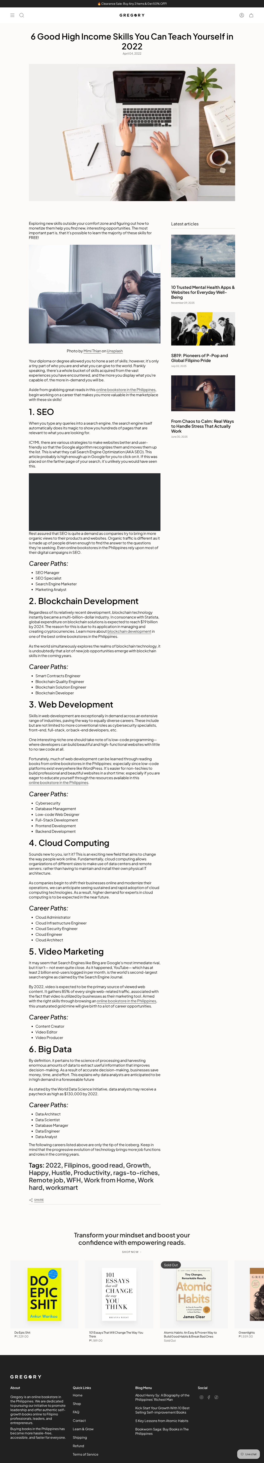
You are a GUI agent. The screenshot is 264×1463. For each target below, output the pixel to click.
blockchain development (129, 631)
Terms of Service (85, 1454)
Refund (78, 1446)
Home (77, 1395)
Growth (137, 1165)
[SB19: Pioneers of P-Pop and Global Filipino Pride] (203, 329)
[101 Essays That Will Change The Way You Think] (119, 1294)
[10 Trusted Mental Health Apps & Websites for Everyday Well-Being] (203, 256)
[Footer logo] (25, 1377)
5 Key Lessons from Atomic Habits (161, 1420)
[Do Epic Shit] (44, 1294)
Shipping (80, 1437)
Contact (79, 1420)
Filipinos (76, 1165)
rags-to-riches (135, 1172)
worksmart (62, 1187)
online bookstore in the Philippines (126, 389)
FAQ (76, 1412)
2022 (53, 1165)
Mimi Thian (92, 350)
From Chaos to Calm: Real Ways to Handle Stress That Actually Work (202, 426)
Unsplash (115, 350)
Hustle (61, 1172)
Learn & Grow (83, 1429)
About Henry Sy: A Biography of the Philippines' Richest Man (162, 1397)
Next (258, 1294)
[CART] (251, 15)
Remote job (46, 1180)
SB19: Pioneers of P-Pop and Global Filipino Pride (199, 358)
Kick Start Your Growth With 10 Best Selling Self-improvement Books (162, 1410)
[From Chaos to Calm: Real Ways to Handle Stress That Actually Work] (203, 393)
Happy (38, 1172)
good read (107, 1165)
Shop (77, 1403)
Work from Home (109, 1180)
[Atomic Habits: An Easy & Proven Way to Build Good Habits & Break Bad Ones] (194, 1294)
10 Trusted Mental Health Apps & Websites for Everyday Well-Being (203, 292)
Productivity (92, 1172)
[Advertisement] (94, 502)
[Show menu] (12, 15)
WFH (73, 1180)
